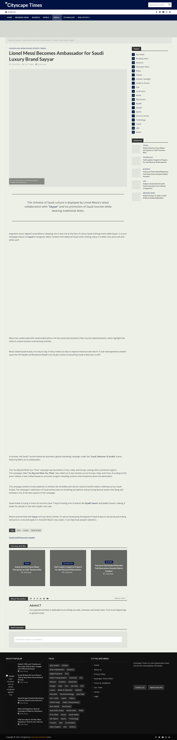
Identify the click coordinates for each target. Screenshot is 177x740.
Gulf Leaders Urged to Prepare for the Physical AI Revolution (68, 568)
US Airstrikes (70, 723)
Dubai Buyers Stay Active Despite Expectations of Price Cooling (52, 26)
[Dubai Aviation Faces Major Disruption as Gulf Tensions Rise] (136, 149)
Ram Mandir (54, 706)
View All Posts (120, 598)
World (46, 17)
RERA (81, 710)
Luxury (25, 530)
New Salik (80, 694)
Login (96, 696)
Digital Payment (56, 673)
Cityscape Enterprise (38, 737)
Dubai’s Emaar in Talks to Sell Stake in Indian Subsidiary (154, 197)
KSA (18, 48)
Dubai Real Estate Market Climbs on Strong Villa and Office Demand (54, 31)
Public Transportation (71, 702)
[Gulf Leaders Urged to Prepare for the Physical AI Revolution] (136, 161)
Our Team (98, 687)
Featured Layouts (15, 40)
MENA (56, 17)
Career (97, 692)
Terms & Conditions (102, 683)
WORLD (72, 727)
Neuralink (53, 694)
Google (52, 686)
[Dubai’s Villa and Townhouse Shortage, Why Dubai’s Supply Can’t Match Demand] (10, 668)
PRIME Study (55, 702)
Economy (73, 678)
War (65, 727)
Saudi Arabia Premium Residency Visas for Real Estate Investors (31, 699)
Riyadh (29, 48)
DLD (67, 673)
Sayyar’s (31, 236)
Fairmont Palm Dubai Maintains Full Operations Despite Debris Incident (109, 568)
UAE (144, 181)
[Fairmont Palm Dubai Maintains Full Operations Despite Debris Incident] (136, 172)
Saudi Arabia (36, 530)
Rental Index (71, 710)
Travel (43, 48)
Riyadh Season (91, 503)
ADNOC (65, 665)
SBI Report (54, 718)
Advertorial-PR (156, 687)
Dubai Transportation (58, 678)
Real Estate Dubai (57, 710)
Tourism (53, 723)
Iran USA (74, 686)
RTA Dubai (54, 714)
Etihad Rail (73, 682)
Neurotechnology (67, 694)
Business (36, 17)
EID (81, 678)
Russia (63, 714)
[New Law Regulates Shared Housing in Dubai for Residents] (10, 712)
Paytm (63, 698)
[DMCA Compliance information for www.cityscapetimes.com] (140, 676)
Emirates (62, 682)
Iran (66, 686)
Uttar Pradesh (55, 727)
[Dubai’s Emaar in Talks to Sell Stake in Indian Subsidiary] (136, 196)
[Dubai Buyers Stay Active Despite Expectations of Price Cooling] (17, 25)
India (60, 686)
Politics (72, 698)
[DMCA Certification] (154, 676)
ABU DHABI (54, 665)
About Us (98, 669)
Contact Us (139, 687)
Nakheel (78, 690)
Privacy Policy (99, 674)
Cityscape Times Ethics (103, 678)
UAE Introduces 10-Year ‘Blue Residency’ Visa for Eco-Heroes (30, 720)
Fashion (12, 48)
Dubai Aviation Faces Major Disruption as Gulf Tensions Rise (27, 568)
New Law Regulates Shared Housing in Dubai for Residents (30, 710)
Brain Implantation (57, 669)
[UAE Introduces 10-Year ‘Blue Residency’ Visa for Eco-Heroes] (10, 723)
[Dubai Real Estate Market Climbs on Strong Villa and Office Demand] (17, 31)
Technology (69, 17)
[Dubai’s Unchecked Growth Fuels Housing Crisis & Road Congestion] (136, 184)
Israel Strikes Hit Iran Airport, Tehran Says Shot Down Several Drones (30, 677)
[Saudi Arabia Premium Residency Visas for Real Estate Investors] (10, 702)
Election (53, 682)
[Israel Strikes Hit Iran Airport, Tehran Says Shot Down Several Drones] (10, 685)
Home (9, 17)
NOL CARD (54, 698)
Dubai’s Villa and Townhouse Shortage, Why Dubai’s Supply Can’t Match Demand (29, 666)
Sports (36, 48)
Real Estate (83, 17)
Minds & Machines (65, 690)
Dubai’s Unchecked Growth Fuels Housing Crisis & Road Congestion (154, 186)
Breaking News (22, 17)
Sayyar (53, 206)
